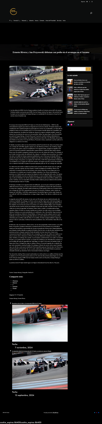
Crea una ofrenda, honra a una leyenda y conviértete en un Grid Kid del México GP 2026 (82, 82)
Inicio (64, 20)
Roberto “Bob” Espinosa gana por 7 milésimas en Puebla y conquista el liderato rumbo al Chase (81, 97)
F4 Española (20, 295)
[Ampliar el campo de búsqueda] (91, 13)
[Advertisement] (51, 34)
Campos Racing (13, 298)
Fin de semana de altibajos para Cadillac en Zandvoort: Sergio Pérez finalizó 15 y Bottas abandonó (82, 111)
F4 (15, 295)
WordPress (55, 412)
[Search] (88, 69)
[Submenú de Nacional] (27, 20)
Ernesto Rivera (21, 298)
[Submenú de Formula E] (19, 20)
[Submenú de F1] (11, 20)
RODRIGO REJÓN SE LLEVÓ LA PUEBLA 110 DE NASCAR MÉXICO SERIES (81, 104)
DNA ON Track (6, 412)
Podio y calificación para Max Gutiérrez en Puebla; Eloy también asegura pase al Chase (81, 89)
